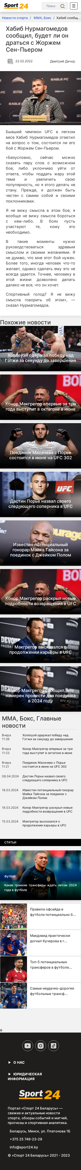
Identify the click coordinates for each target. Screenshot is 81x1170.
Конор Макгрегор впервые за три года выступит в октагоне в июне (40, 406)
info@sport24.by (24, 1147)
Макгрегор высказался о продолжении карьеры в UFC (40, 649)
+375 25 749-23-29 (26, 1139)
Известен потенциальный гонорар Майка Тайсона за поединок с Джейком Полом (40, 550)
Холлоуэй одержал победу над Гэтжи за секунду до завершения (40, 358)
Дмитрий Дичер (62, 61)
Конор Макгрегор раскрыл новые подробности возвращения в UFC (40, 601)
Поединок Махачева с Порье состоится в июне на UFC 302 (40, 455)
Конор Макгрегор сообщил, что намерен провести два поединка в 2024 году (41, 695)
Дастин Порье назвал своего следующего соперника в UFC (40, 504)
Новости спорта (15, 18)
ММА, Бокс (42, 18)
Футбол (9, 876)
